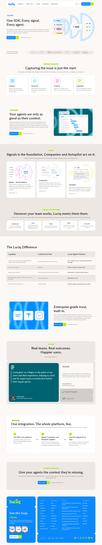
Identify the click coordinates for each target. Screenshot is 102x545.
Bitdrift (84, 518)
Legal (49, 538)
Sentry (84, 513)
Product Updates (44, 528)
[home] (11, 4)
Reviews (53, 508)
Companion (43, 516)
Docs (52, 513)
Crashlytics (85, 516)
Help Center (53, 516)
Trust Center (54, 521)
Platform (42, 513)
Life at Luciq (54, 528)
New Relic (85, 503)
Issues (42, 505)
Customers (53, 518)
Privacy (57, 538)
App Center (85, 505)
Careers (53, 526)
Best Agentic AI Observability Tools (70, 521)
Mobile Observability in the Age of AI (70, 518)
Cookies (61, 538)
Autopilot (43, 518)
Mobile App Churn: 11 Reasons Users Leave (71, 516)
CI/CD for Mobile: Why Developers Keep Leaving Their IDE (71, 528)
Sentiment (43, 510)
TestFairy (85, 521)
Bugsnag (85, 523)
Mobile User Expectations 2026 (69, 513)
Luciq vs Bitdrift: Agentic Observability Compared (70, 524)
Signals (41, 503)
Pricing (38, 4)
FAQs (52, 510)
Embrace (85, 508)
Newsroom (53, 505)
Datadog (85, 510)
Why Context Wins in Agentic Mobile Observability (70, 508)
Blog (52, 503)
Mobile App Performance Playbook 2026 (71, 511)
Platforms (42, 526)
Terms (52, 538)
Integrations (43, 523)
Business (43, 508)
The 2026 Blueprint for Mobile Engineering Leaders (71, 504)
